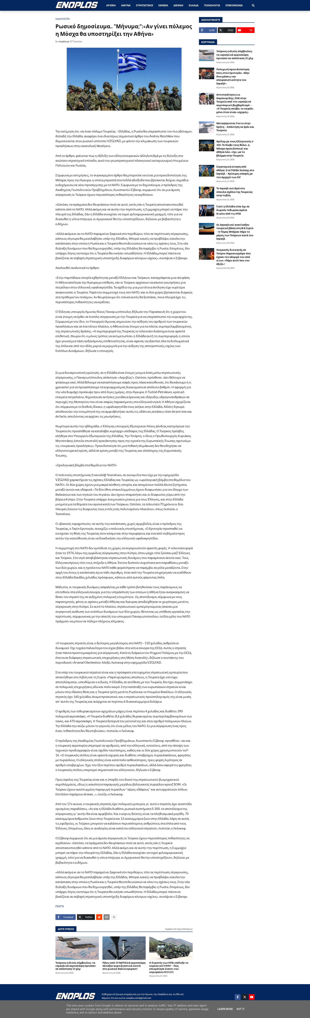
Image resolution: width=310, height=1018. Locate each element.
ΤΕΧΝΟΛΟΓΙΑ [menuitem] (212, 5)
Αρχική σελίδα (62, 18)
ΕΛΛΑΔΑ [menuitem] (194, 5)
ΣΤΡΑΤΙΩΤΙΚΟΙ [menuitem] (144, 5)
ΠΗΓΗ (59, 906)
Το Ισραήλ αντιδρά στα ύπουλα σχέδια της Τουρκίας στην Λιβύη (234, 192)
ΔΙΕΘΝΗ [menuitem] (178, 5)
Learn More (225, 1009)
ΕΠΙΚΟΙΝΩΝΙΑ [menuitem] (234, 5)
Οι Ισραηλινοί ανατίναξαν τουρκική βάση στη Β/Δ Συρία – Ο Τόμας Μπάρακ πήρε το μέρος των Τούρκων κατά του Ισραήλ (234, 231)
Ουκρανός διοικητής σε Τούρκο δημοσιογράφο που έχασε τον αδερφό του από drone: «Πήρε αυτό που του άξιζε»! (233, 256)
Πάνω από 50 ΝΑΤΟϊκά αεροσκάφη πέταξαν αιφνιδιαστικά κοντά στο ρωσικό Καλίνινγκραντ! (123, 965)
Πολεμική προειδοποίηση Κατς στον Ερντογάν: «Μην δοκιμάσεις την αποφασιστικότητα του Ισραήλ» (232, 76)
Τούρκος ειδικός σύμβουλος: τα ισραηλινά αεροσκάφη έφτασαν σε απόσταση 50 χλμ (75, 965)
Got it (240, 1009)
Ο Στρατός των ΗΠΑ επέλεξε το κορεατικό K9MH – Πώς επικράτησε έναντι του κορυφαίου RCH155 (168, 967)
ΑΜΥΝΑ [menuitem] (126, 5)
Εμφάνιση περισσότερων (179, 928)
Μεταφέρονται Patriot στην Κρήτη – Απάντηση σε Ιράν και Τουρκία (235, 127)
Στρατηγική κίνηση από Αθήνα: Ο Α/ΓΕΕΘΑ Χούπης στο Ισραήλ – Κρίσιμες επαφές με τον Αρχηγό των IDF (235, 172)
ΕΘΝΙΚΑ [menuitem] (163, 5)
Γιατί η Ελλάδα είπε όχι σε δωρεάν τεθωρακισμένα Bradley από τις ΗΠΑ (233, 210)
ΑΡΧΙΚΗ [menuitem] (111, 5)
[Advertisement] (118, 122)
